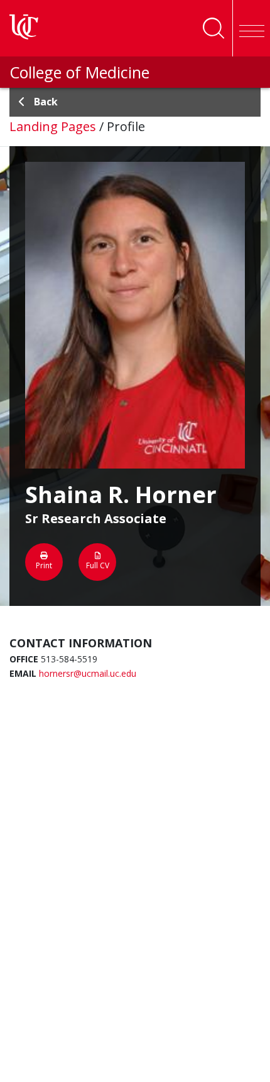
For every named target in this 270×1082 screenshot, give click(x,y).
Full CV (97, 565)
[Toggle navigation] (251, 28)
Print (44, 565)
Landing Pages (52, 126)
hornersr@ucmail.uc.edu (87, 673)
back (46, 102)
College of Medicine (79, 72)
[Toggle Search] (213, 28)
